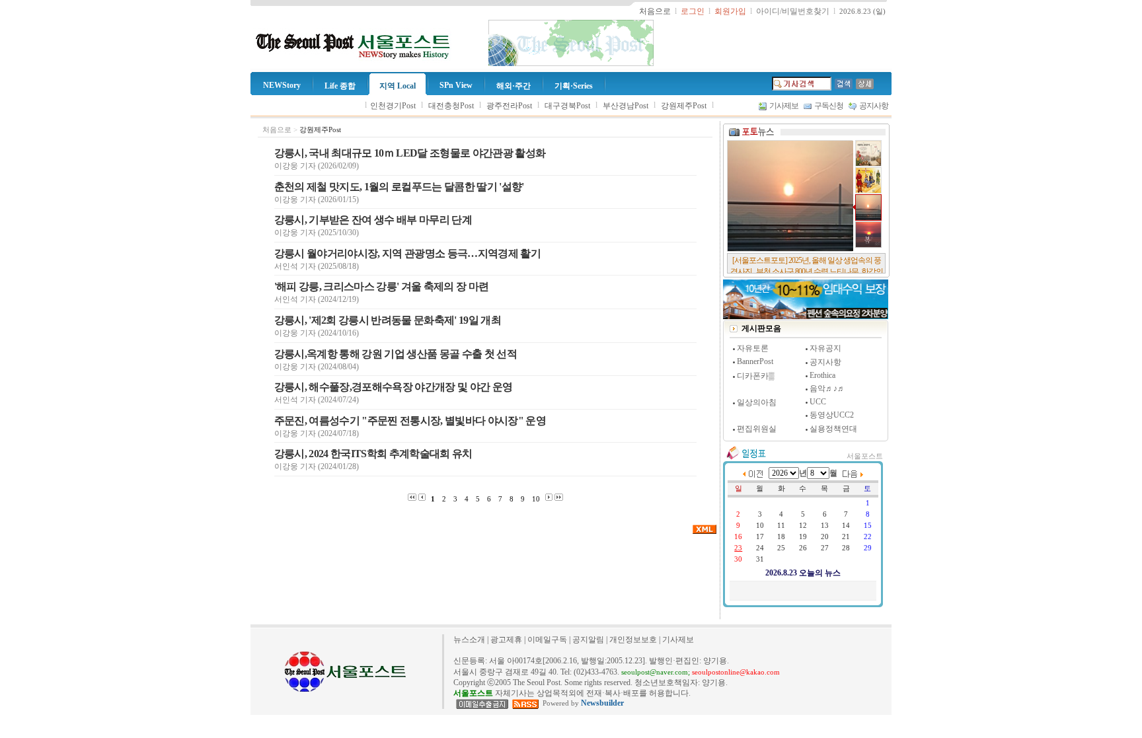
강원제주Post (683, 105)
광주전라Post (509, 105)
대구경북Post (567, 105)
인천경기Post (393, 105)
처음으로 (276, 129)
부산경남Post (625, 105)
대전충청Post (451, 105)
